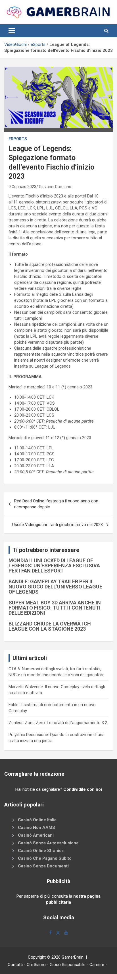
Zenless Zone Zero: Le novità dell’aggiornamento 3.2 (58, 722)
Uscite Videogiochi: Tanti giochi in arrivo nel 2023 (57, 524)
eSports (38, 44)
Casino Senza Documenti (43, 866)
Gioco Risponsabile (67, 964)
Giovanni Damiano (55, 186)
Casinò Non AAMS (36, 827)
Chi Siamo (36, 964)
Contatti (15, 964)
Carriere (96, 964)
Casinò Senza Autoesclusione (48, 843)
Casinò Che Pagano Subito (45, 858)
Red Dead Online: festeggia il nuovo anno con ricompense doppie (56, 504)
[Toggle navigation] (11, 30)
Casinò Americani (36, 835)
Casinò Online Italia (37, 820)
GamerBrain (72, 957)
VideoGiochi (15, 44)
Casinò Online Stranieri (41, 850)
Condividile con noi (82, 789)
